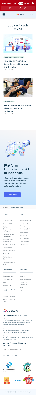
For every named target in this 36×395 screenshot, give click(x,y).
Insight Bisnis (8, 57)
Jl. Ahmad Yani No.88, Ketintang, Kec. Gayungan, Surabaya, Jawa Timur (18, 338)
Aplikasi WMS (7, 247)
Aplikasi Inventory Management (8, 240)
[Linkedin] (12, 355)
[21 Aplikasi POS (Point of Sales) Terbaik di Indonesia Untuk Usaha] (18, 44)
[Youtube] (16, 355)
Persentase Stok (25, 229)
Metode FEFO (24, 235)
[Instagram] (4, 355)
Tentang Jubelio (8, 276)
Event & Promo (7, 279)
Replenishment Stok (26, 221)
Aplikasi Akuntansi (9, 251)
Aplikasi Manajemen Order (9, 263)
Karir (4, 282)
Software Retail (7, 221)
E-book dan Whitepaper (23, 283)
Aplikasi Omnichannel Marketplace (7, 229)
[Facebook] (8, 355)
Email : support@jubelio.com (12, 349)
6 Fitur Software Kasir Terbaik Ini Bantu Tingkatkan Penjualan (17, 108)
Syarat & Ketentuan (9, 296)
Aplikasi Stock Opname (7, 258)
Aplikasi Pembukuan (9, 254)
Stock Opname (24, 238)
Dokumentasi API (25, 279)
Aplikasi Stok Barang (9, 244)
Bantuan (22, 276)
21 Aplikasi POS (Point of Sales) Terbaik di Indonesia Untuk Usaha (16, 64)
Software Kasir (18, 57)
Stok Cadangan (24, 242)
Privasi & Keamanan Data (9, 300)
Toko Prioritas (24, 245)
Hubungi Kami (7, 286)
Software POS (7, 224)
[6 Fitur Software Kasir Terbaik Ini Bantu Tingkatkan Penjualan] (18, 88)
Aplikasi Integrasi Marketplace (8, 235)
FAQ (21, 291)
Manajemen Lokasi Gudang (25, 225)
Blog (21, 287)
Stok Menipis (24, 232)
